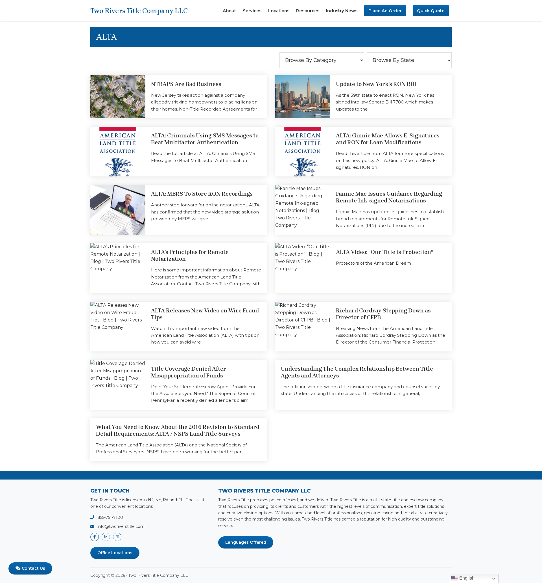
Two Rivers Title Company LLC (139, 11)
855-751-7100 (110, 517)
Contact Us (33, 568)
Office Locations (114, 552)
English (466, 578)
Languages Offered (245, 542)
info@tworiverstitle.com (121, 526)
